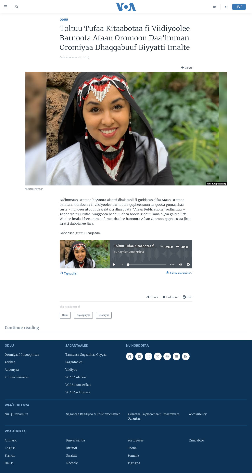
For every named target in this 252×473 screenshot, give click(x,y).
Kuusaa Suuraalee (17, 377)
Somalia (133, 455)
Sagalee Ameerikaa (131, 252)
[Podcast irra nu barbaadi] (167, 356)
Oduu (64, 19)
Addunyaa (12, 370)
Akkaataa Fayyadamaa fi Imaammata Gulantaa (153, 416)
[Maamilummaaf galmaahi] (176, 356)
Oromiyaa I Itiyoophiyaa (22, 355)
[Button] (186, 67)
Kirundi (71, 448)
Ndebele (72, 463)
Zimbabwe (196, 440)
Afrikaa (10, 362)
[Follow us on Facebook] (129, 356)
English (10, 448)
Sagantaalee (73, 362)
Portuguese (136, 440)
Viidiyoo (71, 370)
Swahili (71, 455)
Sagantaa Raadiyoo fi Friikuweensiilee (93, 414)
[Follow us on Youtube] (139, 356)
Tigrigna (134, 463)
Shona (132, 448)
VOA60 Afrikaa (75, 377)
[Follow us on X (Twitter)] (157, 356)
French (10, 455)
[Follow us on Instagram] (148, 356)
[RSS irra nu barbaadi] (185, 356)
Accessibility (198, 414)
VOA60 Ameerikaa (78, 384)
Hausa (9, 463)
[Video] (214, 7)
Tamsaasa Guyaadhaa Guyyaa (86, 355)
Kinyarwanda (75, 440)
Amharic (11, 440)
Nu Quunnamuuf (16, 414)
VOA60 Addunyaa (77, 392)
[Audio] (226, 7)
